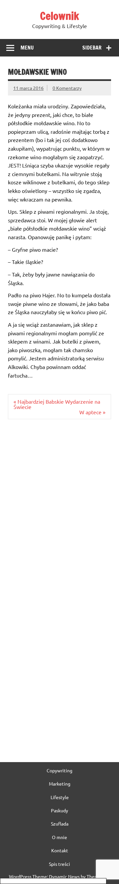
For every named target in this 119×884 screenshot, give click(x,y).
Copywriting (59, 770)
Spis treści (59, 864)
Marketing (59, 783)
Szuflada (59, 823)
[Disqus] (59, 509)
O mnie (59, 837)
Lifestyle (60, 797)
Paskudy (59, 810)
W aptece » (92, 412)
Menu (27, 47)
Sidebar (91, 47)
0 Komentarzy (67, 88)
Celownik (59, 15)
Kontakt (59, 850)
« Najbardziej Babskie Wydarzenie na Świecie (57, 404)
